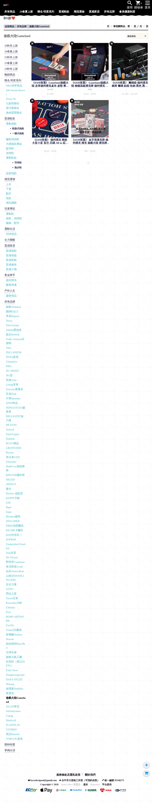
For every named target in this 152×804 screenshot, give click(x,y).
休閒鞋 (10, 153)
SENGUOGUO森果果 (15, 409)
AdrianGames (13, 711)
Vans (8, 347)
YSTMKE (11, 729)
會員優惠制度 (127, 11)
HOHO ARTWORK (15, 618)
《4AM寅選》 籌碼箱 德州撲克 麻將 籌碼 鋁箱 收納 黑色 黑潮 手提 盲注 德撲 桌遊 (129, 84)
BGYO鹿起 (12, 443)
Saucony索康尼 (14, 389)
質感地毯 (11, 255)
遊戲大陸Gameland (39, 26)
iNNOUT (11, 484)
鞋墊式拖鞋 (18, 128)
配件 (8, 193)
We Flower (12, 557)
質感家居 (94, 11)
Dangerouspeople (15, 674)
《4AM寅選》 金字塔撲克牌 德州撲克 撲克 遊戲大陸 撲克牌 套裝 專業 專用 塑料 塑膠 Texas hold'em (90, 141)
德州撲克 (11, 280)
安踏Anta (11, 380)
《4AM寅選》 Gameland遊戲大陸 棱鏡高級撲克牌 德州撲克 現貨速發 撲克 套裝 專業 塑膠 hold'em (90, 84)
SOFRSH (11, 539)
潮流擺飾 (11, 202)
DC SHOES (12, 370)
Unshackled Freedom (15, 546)
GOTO (9, 589)
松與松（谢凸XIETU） (15, 663)
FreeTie (10, 625)
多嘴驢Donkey (14, 634)
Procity (10, 452)
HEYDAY (11, 424)
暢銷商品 (9, 74)
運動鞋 (10, 213)
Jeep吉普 (11, 552)
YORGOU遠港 (14, 738)
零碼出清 (9, 750)
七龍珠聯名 (12, 103)
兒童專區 (9, 208)
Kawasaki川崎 (14, 602)
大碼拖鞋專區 (14, 143)
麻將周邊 (11, 284)
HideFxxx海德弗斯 (15, 468)
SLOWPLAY (13, 724)
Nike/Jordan (12, 325)
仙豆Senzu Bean (15, 571)
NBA (9, 366)
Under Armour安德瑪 (15, 341)
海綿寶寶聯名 (14, 112)
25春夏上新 (11, 63)
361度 (9, 375)
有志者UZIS (13, 457)
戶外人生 (9, 290)
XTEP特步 (12, 403)
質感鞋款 (64, 11)
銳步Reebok (12, 334)
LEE (8, 502)
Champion (11, 361)
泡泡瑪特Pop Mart (15, 645)
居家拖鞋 (11, 173)
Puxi (8, 612)
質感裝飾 (11, 260)
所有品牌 (109, 11)
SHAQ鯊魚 (12, 356)
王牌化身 (11, 652)
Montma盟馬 (13, 516)
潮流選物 (79, 11)
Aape (9, 511)
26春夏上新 (26, 11)
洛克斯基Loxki (14, 566)
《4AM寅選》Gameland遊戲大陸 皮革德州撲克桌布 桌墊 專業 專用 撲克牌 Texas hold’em (50, 84)
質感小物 (11, 269)
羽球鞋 (18, 162)
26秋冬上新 (11, 45)
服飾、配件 (12, 223)
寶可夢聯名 (12, 108)
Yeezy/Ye (11, 98)
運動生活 (9, 228)
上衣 (8, 184)
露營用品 (11, 295)
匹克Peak (11, 393)
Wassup (10, 684)
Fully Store (12, 670)
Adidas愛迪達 (14, 329)
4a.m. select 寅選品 (70, 784)
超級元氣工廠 (14, 656)
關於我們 (90, 774)
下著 (8, 188)
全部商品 (9, 26)
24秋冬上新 (11, 68)
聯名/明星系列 (45, 11)
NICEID (10, 479)
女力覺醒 (9, 239)
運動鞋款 (11, 157)
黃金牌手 (9, 275)
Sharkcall (11, 720)
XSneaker (11, 461)
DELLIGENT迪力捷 (14, 418)
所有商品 (9, 11)
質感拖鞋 (11, 250)
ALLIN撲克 (12, 706)
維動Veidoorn (13, 306)
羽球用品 (11, 234)
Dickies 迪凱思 (14, 493)
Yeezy (9, 320)
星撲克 (10, 693)
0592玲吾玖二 (14, 534)
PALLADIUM (13, 352)
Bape (8, 507)
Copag (9, 715)
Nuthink (10, 438)
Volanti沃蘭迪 (14, 629)
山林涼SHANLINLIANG (15, 577)
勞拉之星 (11, 593)
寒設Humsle (13, 734)
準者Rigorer (12, 316)
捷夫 (8, 488)
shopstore (95, 784)
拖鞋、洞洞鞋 (14, 218)
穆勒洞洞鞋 (12, 139)
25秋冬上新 (11, 57)
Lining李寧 (12, 384)
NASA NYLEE (14, 679)
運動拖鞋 (11, 123)
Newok (10, 639)
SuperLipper (12, 434)
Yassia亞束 (12, 598)
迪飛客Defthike (14, 688)
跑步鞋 (18, 167)
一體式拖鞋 (18, 133)
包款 (8, 198)
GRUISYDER (13, 447)
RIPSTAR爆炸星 (15, 475)
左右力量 (11, 584)
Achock (10, 429)
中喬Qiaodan (13, 398)
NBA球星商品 (14, 85)
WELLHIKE (13, 521)
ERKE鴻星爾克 (15, 525)
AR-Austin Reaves (15, 92)
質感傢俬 (11, 264)
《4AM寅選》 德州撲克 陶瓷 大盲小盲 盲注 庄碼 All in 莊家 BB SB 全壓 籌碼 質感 (50, 141)
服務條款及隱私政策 (68, 774)
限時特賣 (9, 744)
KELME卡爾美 (14, 530)
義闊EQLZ (12, 311)
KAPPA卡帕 (13, 498)
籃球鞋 (10, 148)
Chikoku (10, 607)
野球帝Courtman (15, 561)
